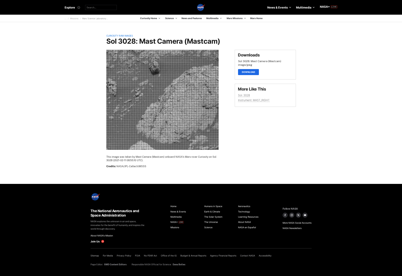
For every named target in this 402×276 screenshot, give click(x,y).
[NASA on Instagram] (291, 215)
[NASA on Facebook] (285, 215)
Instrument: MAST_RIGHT (254, 100)
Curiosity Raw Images (119, 35)
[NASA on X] (298, 215)
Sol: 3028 (244, 95)
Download (248, 72)
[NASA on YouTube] (305, 215)
